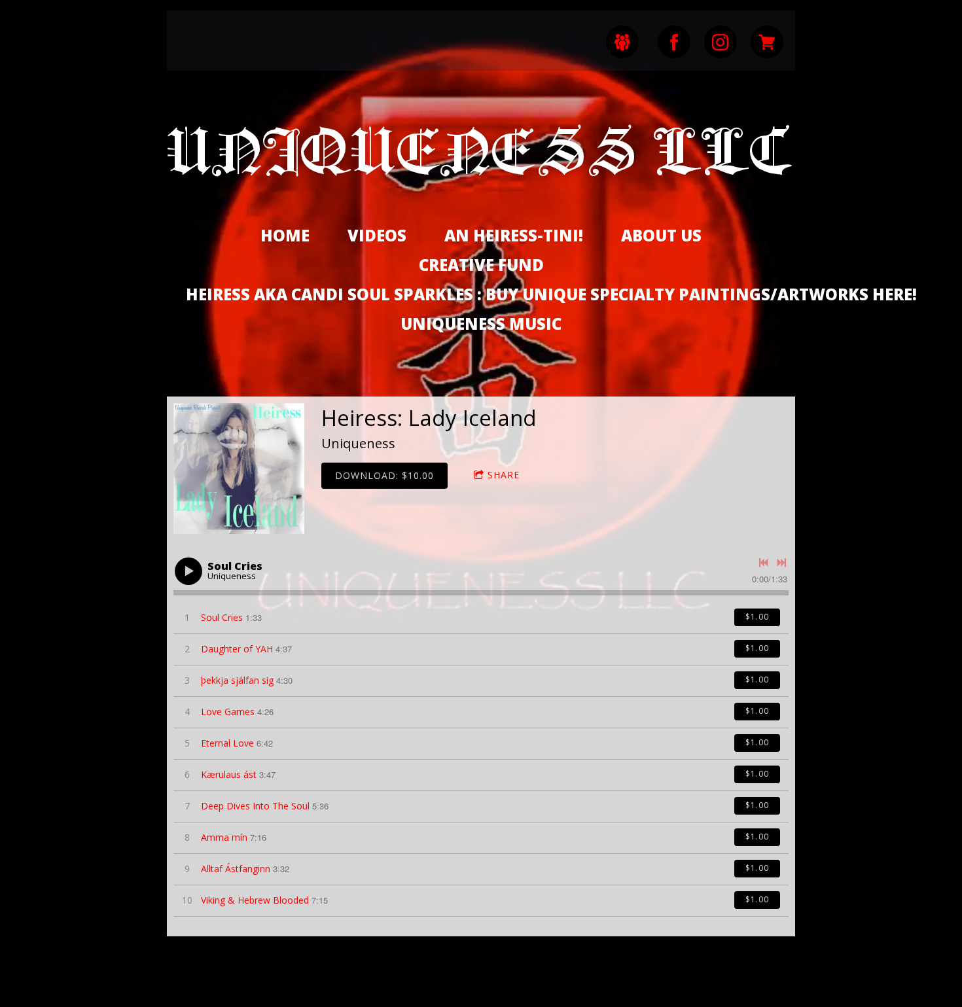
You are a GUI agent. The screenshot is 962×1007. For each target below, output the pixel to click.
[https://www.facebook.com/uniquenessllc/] (674, 42)
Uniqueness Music (481, 323)
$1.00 (757, 616)
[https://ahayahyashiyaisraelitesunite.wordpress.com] (622, 42)
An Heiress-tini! (513, 235)
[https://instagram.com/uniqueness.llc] (720, 42)
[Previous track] (764, 563)
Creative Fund (481, 264)
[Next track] (781, 563)
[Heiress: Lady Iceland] (238, 468)
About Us (661, 235)
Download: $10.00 (384, 475)
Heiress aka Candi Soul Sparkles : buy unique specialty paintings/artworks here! (551, 294)
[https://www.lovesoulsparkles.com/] (767, 42)
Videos (376, 235)
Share (504, 474)
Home (285, 235)
